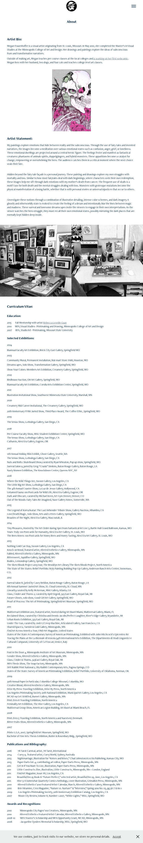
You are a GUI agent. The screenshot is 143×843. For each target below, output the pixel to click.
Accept (117, 837)
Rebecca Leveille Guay (55, 322)
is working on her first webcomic (110, 58)
